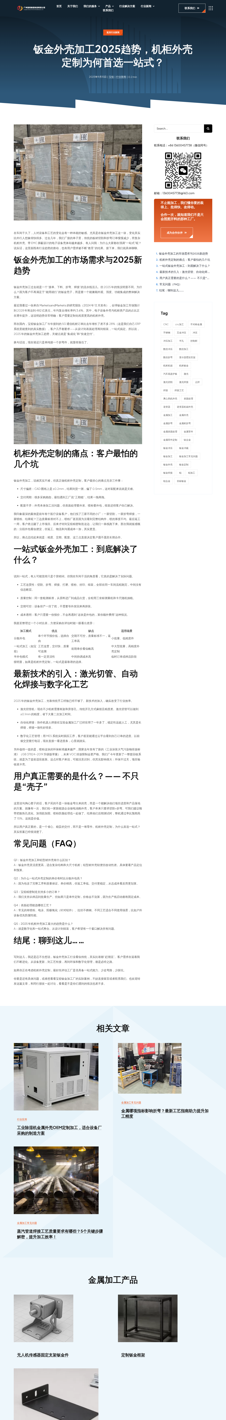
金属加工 (168, 414)
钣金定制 (183, 464)
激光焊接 (183, 381)
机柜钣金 (183, 365)
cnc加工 (179, 324)
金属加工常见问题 (131, 1102)
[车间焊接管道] (56, 1148)
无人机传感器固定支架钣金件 (43, 1354)
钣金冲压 (168, 447)
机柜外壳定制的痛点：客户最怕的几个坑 (184, 259)
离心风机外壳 (170, 398)
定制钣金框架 (133, 1354)
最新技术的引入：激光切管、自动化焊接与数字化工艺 (185, 272)
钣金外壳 (168, 464)
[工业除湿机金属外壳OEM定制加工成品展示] (56, 1044)
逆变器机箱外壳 (185, 406)
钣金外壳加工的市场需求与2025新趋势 (183, 253)
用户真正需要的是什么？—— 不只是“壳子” (185, 278)
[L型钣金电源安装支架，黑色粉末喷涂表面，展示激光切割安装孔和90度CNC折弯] (56, 1369)
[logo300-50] (30, 7)
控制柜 (193, 340)
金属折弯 (168, 423)
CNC (166, 324)
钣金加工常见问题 (188, 456)
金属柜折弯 (185, 423)
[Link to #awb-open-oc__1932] (211, 8)
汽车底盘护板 (170, 373)
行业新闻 (121, 76)
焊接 (165, 390)
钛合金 (187, 439)
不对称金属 (196, 324)
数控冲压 (168, 348)
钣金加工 (168, 456)
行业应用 (22, 1119)
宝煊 (111, 76)
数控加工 (183, 348)
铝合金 (166, 480)
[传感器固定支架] (43, 1296)
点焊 (197, 381)
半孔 (181, 340)
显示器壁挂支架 (187, 357)
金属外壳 (183, 414)
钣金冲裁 (183, 447)
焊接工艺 (179, 390)
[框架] (148, 1296)
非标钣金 (181, 480)
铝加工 (191, 472)
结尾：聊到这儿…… (171, 290)
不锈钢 (166, 332)
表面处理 (188, 398)
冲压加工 (168, 340)
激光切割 (168, 381)
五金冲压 (181, 332)
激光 (186, 373)
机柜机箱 (168, 365)
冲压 (195, 332)
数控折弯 (168, 357)
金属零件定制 (170, 439)
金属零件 (188, 431)
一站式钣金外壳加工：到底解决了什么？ (184, 265)
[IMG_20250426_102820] (149, 1044)
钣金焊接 (168, 472)
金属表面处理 (170, 431)
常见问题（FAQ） (170, 284)
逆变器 (166, 406)
